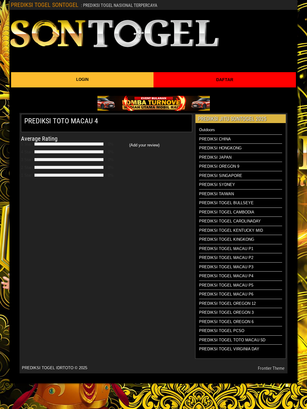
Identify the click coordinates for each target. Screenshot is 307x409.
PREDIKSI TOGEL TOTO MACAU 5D (232, 340)
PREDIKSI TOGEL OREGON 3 (226, 312)
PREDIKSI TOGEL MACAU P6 (226, 294)
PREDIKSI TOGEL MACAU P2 (226, 257)
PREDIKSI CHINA (215, 139)
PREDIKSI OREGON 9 (219, 166)
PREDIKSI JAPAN (215, 157)
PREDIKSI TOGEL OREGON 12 (227, 303)
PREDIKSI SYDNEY (217, 184)
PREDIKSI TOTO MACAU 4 (61, 121)
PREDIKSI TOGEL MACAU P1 (226, 248)
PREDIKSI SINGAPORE (220, 175)
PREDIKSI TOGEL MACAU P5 (226, 285)
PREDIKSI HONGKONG (220, 148)
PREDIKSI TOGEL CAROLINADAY (230, 221)
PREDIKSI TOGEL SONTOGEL (45, 4)
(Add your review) (144, 145)
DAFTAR (224, 79)
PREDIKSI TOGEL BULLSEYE (226, 203)
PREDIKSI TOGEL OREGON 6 (226, 321)
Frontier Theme (271, 368)
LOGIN (82, 79)
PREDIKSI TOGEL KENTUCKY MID (231, 230)
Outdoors (207, 130)
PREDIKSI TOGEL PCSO (221, 330)
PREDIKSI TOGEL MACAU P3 (226, 267)
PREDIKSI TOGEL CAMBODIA (226, 212)
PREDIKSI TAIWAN (216, 194)
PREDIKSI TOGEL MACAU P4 (226, 276)
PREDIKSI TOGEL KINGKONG (226, 239)
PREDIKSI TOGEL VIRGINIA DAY (229, 349)
